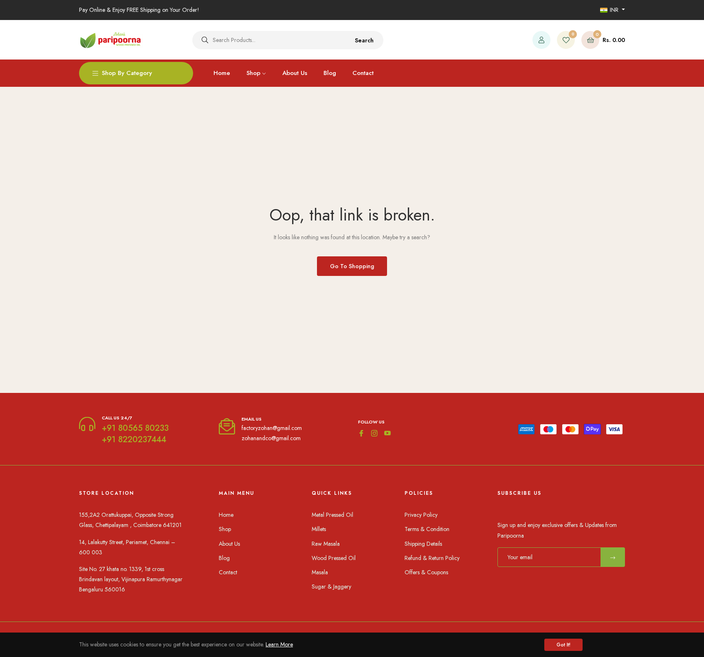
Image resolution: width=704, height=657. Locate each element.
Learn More (279, 644)
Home (226, 515)
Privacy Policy (421, 515)
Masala (320, 572)
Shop (225, 529)
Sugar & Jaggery (331, 586)
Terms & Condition (427, 529)
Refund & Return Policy (432, 558)
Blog (224, 558)
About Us (229, 544)
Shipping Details (423, 544)
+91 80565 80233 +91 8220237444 (135, 434)
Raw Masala (326, 544)
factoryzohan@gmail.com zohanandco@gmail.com (272, 433)
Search (364, 40)
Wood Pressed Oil (334, 558)
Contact (228, 572)
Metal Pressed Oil (332, 515)
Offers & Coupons (426, 572)
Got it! (563, 644)
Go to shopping (352, 266)
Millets (319, 529)
